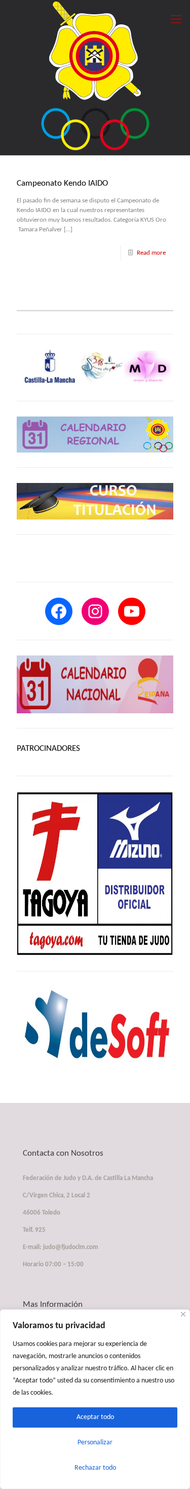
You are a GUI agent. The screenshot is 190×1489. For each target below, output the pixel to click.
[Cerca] (183, 1314)
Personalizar (95, 1442)
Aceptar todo (95, 1417)
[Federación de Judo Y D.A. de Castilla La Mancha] (95, 75)
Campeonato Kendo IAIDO (62, 183)
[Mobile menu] (176, 20)
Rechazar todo (95, 1468)
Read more (151, 253)
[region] (95, 1399)
